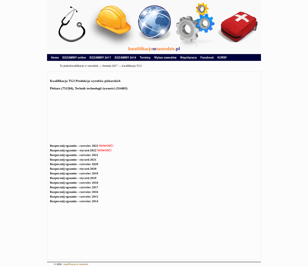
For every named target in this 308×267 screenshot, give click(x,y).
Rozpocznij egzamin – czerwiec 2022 (82, 145)
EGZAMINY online (74, 57)
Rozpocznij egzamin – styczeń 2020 (73, 168)
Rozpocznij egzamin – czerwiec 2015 (74, 196)
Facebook (207, 57)
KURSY (222, 57)
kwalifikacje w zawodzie (76, 264)
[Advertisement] (154, 118)
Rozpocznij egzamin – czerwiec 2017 (74, 187)
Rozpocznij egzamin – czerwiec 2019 (74, 173)
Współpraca (188, 57)
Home (55, 57)
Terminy (145, 57)
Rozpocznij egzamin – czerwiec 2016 (74, 192)
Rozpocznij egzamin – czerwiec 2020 (74, 164)
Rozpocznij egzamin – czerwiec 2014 (74, 201)
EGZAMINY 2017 (100, 57)
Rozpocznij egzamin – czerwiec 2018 (74, 182)
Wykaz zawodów (165, 57)
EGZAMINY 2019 (125, 57)
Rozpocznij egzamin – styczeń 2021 (73, 159)
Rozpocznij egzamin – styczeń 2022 (81, 150)
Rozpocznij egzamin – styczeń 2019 (73, 178)
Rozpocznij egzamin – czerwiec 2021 (74, 155)
